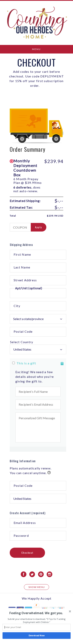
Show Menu (36, 587)
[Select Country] (38, 342)
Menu (36, 49)
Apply (38, 227)
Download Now (37, 635)
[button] (36, 613)
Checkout (27, 552)
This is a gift (26, 363)
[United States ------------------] (38, 349)
